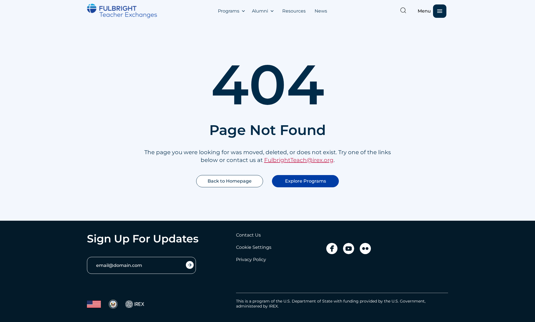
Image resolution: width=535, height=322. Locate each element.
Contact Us (248, 235)
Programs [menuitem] (228, 11)
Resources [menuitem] (294, 11)
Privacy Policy (251, 259)
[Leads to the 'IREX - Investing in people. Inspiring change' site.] (134, 304)
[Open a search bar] (403, 10)
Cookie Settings (253, 247)
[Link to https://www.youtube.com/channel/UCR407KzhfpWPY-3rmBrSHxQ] (348, 248)
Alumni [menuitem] (260, 11)
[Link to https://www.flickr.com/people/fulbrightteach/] (365, 248)
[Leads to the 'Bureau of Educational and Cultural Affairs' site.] (94, 304)
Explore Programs (305, 181)
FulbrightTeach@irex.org (299, 160)
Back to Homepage (230, 181)
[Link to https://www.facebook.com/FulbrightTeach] (331, 248)
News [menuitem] (321, 11)
